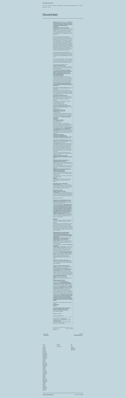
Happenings (55, 5)
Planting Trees (45, 7)
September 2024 (45, 365)
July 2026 (44, 346)
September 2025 (45, 357)
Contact (49, 7)
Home (43, 5)
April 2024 (44, 368)
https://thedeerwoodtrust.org (58, 143)
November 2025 (45, 355)
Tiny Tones (81, 5)
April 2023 (44, 377)
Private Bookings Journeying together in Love (70, 5)
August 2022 (44, 382)
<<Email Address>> (63, 318)
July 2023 (44, 375)
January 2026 (44, 353)
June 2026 (44, 347)
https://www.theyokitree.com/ (63, 281)
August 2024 (44, 366)
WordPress (81, 394)
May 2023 (44, 376)
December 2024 (45, 364)
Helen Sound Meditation (48, 3)
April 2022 (44, 385)
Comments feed (73, 348)
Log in (72, 346)
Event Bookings (59, 5)
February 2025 (45, 363)
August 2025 (44, 358)
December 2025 (45, 354)
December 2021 (45, 387)
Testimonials (50, 5)
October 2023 (45, 373)
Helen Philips (55, 329)
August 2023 (44, 374)
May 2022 (44, 384)
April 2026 (44, 349)
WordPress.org (73, 349)
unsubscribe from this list (64, 319)
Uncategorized (71, 328)
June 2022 (44, 383)
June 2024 (44, 367)
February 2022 (45, 386)
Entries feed (72, 347)
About (46, 5)
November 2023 (45, 372)
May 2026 (44, 348)
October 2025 (45, 356)
